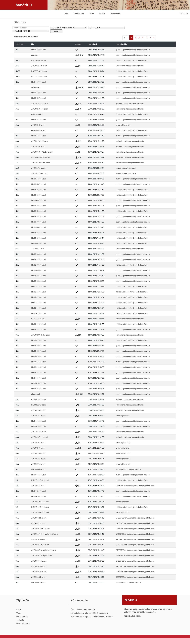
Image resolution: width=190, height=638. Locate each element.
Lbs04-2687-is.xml (38, 496)
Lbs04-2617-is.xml (38, 491)
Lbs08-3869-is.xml (38, 222)
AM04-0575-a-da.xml (39, 168)
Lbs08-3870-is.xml (38, 216)
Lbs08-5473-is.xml (38, 179)
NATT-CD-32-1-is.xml (39, 71)
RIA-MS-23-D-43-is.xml (40, 480)
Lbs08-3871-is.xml (38, 206)
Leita (18, 609)
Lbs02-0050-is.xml (38, 265)
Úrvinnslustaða (23, 623)
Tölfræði (20, 620)
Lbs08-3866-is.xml (38, 270)
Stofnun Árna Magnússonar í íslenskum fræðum (92, 616)
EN (184, 14)
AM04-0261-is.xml (38, 448)
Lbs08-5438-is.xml (38, 211)
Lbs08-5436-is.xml (38, 233)
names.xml (35, 55)
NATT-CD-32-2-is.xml (39, 77)
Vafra (92, 14)
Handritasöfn (79, 14)
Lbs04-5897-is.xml (38, 93)
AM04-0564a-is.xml (38, 572)
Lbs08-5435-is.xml (38, 243)
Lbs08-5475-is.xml (38, 120)
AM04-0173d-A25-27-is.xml (41, 152)
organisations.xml (38, 130)
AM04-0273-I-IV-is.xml (39, 109)
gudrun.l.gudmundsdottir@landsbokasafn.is (133, 50)
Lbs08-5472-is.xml (38, 184)
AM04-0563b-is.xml (38, 577)
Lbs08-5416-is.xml (38, 362)
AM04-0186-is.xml (38, 147)
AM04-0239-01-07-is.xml (40, 335)
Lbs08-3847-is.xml (38, 351)
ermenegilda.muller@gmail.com (128, 469)
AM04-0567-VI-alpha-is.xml (41, 556)
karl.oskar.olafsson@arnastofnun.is (130, 66)
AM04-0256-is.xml (38, 453)
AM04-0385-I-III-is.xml (39, 103)
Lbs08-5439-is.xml (38, 195)
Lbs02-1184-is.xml (38, 297)
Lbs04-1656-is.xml (38, 421)
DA (187, 14)
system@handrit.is (123, 125)
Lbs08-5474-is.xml (38, 136)
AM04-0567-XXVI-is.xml (40, 529)
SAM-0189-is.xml (38, 319)
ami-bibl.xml (36, 87)
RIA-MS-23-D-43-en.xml (40, 507)
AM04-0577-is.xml (38, 486)
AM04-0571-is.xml (38, 523)
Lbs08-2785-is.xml (38, 373)
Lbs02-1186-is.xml (38, 292)
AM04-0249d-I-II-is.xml (40, 502)
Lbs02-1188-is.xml (38, 286)
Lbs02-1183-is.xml (38, 308)
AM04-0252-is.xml (38, 416)
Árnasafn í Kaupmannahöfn (83, 609)
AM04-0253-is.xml (38, 459)
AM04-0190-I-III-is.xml (39, 141)
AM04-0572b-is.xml (38, 518)
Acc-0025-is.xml (37, 249)
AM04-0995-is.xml (38, 464)
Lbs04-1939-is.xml (38, 426)
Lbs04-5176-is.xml (38, 378)
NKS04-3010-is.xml (38, 405)
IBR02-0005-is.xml (38, 582)
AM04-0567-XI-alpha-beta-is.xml (43, 550)
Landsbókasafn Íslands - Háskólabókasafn (89, 613)
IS (181, 14)
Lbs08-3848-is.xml (38, 330)
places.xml (35, 394)
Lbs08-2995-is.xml (38, 367)
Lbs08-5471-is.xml (38, 475)
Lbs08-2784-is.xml (38, 389)
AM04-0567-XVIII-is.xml (40, 545)
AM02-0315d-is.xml (38, 432)
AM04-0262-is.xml (38, 443)
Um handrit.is (115, 14)
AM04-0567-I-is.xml (38, 561)
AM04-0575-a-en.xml (39, 173)
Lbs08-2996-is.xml (38, 356)
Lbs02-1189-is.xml (38, 340)
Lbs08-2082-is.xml (38, 383)
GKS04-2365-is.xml (38, 399)
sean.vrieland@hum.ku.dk (126, 168)
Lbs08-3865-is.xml (38, 276)
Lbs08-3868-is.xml (38, 254)
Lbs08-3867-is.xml (38, 260)
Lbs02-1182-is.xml (38, 313)
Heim (66, 14)
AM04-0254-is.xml (38, 410)
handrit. (24, 4)
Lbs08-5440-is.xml (38, 190)
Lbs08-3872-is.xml (38, 200)
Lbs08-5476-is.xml (38, 98)
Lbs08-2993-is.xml (38, 346)
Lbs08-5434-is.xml (38, 238)
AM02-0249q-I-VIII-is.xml (40, 163)
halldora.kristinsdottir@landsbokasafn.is (131, 60)
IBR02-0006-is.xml (38, 469)
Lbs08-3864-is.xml (38, 281)
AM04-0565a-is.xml (38, 566)
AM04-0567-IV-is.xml (39, 66)
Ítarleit (102, 14)
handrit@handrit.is (132, 616)
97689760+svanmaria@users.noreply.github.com (135, 486)
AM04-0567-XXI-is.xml (39, 539)
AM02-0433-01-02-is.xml (40, 157)
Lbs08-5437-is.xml (38, 227)
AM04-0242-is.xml (38, 125)
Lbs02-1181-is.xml (38, 324)
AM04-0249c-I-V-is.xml (40, 512)
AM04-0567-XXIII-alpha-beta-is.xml (44, 534)
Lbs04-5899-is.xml (38, 50)
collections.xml (37, 114)
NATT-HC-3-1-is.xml (38, 60)
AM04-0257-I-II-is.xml (39, 437)
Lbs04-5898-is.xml (38, 82)
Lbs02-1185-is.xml (38, 303)
